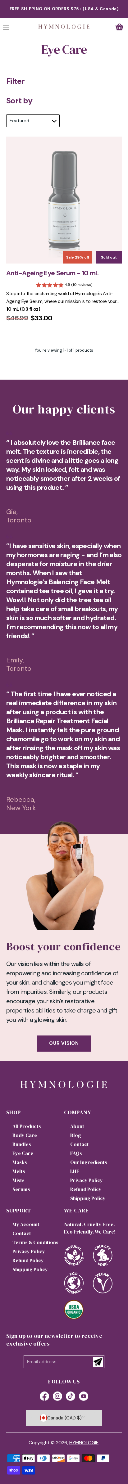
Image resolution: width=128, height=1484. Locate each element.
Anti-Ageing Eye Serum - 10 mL (52, 273)
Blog (75, 1135)
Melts (18, 1171)
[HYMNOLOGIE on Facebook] (44, 1397)
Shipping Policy (88, 1198)
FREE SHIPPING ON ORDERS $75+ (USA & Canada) (64, 8)
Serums (21, 1189)
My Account (25, 1224)
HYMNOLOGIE (83, 1443)
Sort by (19, 101)
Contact (79, 1144)
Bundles (21, 1144)
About (77, 1126)
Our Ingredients (88, 1162)
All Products (26, 1126)
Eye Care (22, 1153)
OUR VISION (64, 1043)
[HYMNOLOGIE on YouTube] (83, 1397)
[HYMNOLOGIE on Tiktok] (70, 1397)
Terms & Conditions (35, 1242)
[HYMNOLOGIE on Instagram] (57, 1397)
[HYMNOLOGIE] (64, 27)
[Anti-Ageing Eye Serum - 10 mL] (64, 200)
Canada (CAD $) (64, 1418)
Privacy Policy (86, 1180)
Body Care (24, 1135)
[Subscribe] (97, 1361)
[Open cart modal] (119, 26)
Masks (19, 1162)
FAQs (76, 1153)
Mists (18, 1180)
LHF (74, 1171)
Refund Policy (86, 1189)
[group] (64, 286)
